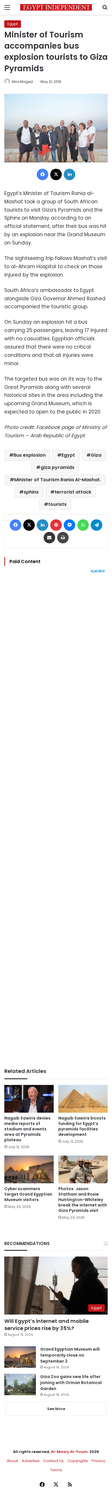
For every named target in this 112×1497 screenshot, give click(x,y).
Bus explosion (29, 455)
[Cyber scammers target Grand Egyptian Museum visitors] (29, 1169)
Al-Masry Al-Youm (69, 1451)
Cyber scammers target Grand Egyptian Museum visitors (28, 1194)
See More (56, 1408)
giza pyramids (57, 467)
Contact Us (53, 1461)
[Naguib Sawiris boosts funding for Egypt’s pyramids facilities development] (83, 1099)
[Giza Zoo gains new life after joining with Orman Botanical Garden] (20, 1384)
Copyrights (77, 1461)
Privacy (98, 1461)
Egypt (12, 24)
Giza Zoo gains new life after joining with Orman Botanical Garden (71, 1382)
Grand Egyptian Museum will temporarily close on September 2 (70, 1355)
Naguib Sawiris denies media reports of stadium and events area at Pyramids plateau (27, 1129)
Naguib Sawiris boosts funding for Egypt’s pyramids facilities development (82, 1126)
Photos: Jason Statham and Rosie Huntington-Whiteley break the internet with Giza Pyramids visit (82, 1199)
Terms (56, 1470)
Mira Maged (22, 81)
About (12, 1461)
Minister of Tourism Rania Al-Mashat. (57, 479)
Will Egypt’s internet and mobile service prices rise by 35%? (46, 1324)
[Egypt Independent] (56, 7)
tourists (57, 504)
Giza (96, 455)
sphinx (31, 492)
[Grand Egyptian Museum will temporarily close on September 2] (20, 1357)
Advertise (31, 1461)
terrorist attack (73, 492)
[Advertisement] (56, 821)
